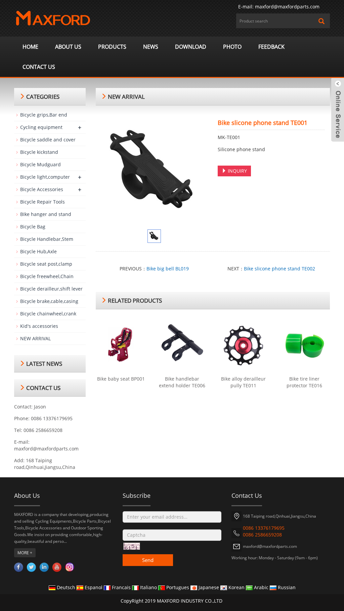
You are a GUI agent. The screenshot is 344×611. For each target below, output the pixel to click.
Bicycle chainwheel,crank (48, 313)
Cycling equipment (41, 127)
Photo (232, 46)
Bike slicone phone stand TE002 (279, 268)
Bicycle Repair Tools (42, 202)
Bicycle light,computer (45, 177)
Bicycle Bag (32, 226)
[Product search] (321, 21)
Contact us (39, 67)
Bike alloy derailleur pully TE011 (243, 382)
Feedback (271, 46)
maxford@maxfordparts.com (287, 6)
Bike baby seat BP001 (121, 379)
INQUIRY (236, 171)
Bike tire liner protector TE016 (304, 382)
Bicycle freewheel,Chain (47, 276)
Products (112, 46)
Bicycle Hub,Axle (38, 251)
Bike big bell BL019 (167, 268)
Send (148, 560)
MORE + (24, 553)
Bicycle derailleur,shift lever (51, 289)
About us (68, 46)
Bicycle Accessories (41, 189)
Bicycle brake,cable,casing (49, 301)
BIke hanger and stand (45, 214)
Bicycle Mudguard (40, 164)
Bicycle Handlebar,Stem (46, 239)
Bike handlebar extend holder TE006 (182, 382)
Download (190, 46)
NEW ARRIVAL (35, 338)
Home (30, 46)
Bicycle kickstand (39, 152)
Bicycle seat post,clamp (46, 264)
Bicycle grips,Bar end (43, 115)
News (150, 46)
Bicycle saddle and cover (48, 139)
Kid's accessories (39, 326)
